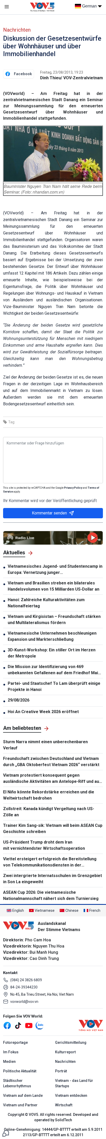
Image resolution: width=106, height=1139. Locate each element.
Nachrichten (17, 30)
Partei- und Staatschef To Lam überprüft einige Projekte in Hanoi (54, 686)
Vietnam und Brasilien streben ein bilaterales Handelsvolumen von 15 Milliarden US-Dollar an (53, 586)
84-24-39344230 (24, 987)
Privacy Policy (73, 487)
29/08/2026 (18, 700)
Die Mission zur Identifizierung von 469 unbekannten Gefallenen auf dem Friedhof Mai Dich (53, 670)
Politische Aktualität (19, 1071)
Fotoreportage (15, 1042)
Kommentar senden (49, 513)
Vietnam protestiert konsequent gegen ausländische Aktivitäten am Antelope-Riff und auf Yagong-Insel (52, 779)
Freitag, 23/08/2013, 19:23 (61, 72)
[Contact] (5, 1133)
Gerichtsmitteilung (70, 1042)
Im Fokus (11, 1052)
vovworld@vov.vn (24, 1002)
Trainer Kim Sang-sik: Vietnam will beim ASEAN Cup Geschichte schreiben (52, 828)
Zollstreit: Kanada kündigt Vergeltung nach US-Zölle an (48, 811)
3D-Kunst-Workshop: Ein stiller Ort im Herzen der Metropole (51, 653)
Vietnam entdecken (71, 1095)
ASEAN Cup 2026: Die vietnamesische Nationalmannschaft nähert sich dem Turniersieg (51, 895)
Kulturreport (65, 1052)
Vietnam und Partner (20, 1105)
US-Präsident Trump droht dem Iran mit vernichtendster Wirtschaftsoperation (44, 845)
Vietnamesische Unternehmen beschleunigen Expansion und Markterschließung (52, 636)
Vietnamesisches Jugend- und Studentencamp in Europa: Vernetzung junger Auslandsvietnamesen (55, 570)
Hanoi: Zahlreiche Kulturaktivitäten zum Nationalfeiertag (46, 602)
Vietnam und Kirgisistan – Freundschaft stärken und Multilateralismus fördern (54, 619)
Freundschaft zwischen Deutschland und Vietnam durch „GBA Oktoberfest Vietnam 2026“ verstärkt (51, 761)
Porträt (61, 1071)
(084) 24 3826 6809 (26, 980)
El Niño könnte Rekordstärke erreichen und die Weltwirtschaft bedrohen (48, 795)
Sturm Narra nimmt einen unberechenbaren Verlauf (45, 744)
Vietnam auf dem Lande (23, 1095)
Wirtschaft (63, 1105)
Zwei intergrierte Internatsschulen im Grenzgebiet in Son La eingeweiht (52, 878)
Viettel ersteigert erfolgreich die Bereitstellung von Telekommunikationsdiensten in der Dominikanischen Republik (49, 862)
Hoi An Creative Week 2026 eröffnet (43, 711)
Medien (9, 1061)
